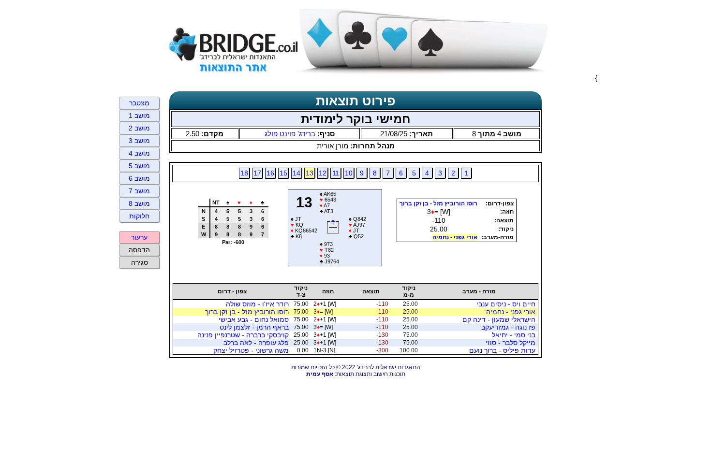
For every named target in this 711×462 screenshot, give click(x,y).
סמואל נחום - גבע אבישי (254, 319)
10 (349, 173)
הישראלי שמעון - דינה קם (498, 319)
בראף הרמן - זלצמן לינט (254, 327)
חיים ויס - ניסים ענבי (505, 304)
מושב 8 (139, 203)
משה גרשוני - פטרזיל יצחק (251, 350)
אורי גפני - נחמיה (454, 237)
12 (322, 173)
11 (335, 173)
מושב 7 (139, 191)
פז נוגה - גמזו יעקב (508, 327)
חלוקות (139, 216)
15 (283, 173)
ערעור (139, 237)
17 (257, 173)
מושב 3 (139, 140)
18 (244, 173)
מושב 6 (139, 178)
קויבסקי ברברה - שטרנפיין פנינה (243, 335)
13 (309, 173)
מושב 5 (139, 166)
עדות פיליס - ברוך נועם (502, 350)
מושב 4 (139, 153)
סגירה (139, 262)
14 (296, 173)
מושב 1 (139, 115)
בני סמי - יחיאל (513, 335)
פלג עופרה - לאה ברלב (256, 342)
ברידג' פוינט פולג (290, 134)
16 (270, 173)
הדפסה (139, 250)
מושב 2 (139, 128)
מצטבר (139, 103)
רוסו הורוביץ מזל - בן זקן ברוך (438, 203)
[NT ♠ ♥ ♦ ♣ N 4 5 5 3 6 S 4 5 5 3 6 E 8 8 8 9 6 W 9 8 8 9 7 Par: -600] (229, 263)
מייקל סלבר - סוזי (510, 342)
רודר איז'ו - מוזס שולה (257, 304)
